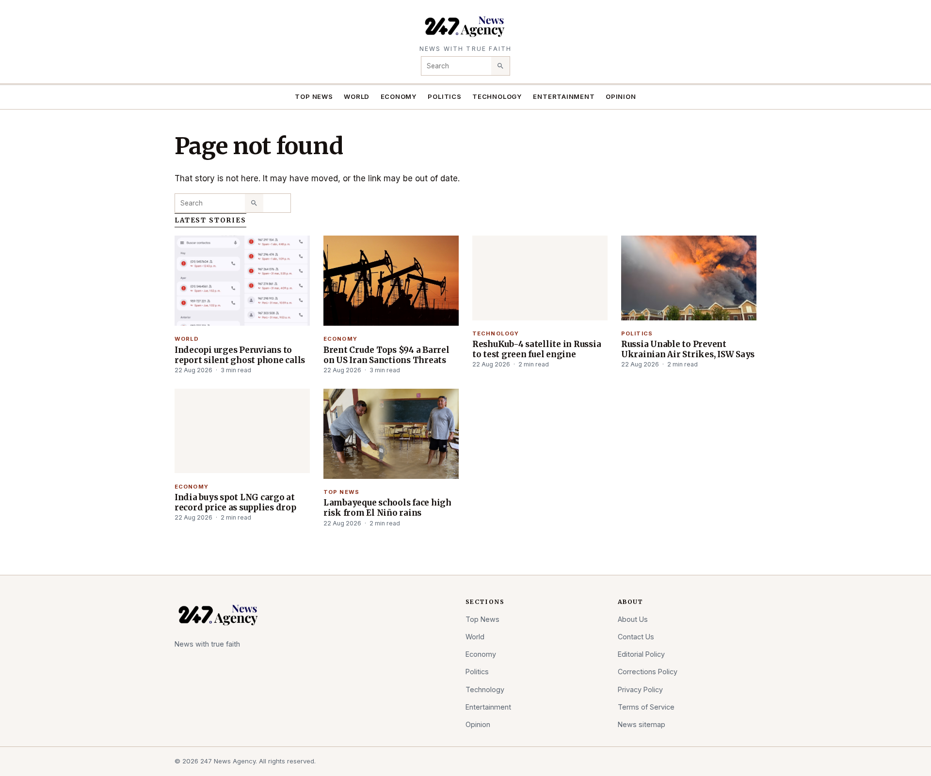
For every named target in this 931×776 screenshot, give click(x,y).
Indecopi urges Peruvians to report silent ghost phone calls (240, 355)
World (356, 96)
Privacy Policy (640, 689)
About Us (633, 619)
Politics (444, 96)
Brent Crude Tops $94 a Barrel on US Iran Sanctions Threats (386, 355)
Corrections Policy (647, 671)
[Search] (500, 66)
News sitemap (641, 724)
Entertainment (563, 96)
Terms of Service (646, 707)
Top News (314, 96)
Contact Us (636, 637)
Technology (497, 96)
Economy (399, 96)
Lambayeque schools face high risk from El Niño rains (387, 507)
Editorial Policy (641, 654)
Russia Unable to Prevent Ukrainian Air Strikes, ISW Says (687, 349)
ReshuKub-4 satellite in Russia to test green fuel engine (536, 349)
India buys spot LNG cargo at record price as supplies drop (235, 502)
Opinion (621, 96)
